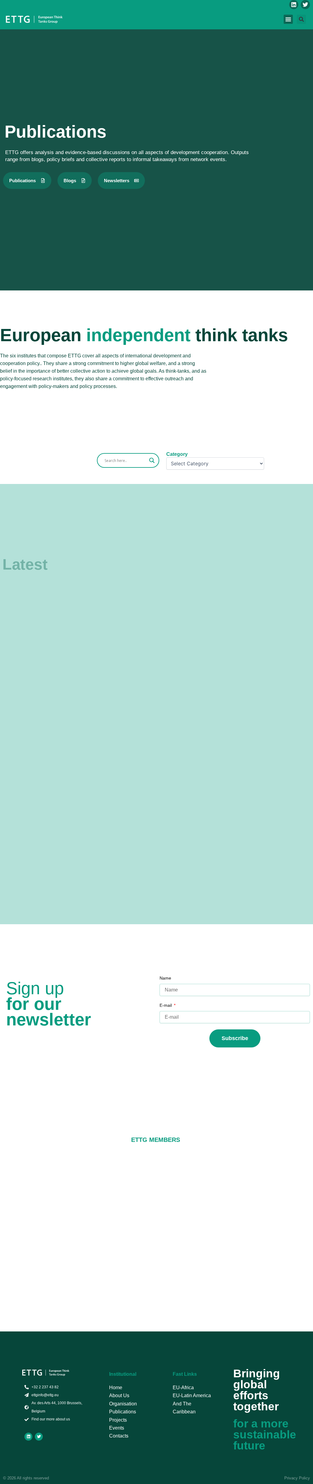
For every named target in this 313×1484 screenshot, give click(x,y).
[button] (288, 19)
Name (165, 978)
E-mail (166, 1005)
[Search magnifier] (152, 460)
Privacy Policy (297, 1478)
